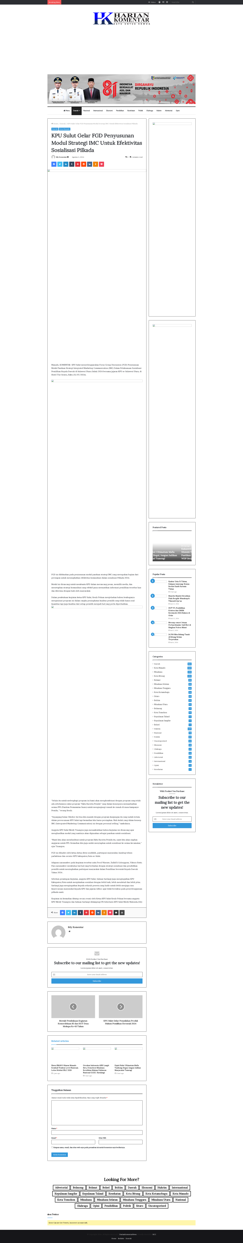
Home (55, 124)
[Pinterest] (77, 164)
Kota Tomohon (160, 712)
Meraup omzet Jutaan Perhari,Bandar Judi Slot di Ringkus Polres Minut (179, 625)
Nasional (86, 111)
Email (54, 1138)
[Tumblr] (71, 164)
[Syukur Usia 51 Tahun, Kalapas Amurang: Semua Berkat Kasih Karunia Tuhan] (160, 585)
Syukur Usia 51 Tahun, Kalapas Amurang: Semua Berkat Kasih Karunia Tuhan (178, 585)
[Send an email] (68, 157)
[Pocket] (101, 164)
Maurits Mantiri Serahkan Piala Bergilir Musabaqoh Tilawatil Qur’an (179, 598)
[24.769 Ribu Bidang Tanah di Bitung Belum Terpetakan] (160, 638)
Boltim (157, 700)
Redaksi (121, 1238)
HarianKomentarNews (128, 1234)
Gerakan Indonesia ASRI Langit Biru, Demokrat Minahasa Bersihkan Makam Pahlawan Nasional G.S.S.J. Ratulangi (96, 1069)
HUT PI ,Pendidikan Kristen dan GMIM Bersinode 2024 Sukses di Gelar (179, 612)
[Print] (122, 912)
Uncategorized (160, 741)
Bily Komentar (61, 157)
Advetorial (168, 111)
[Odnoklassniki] (95, 164)
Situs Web (102, 1138)
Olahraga (149, 111)
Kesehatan (131, 111)
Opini (178, 111)
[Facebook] (53, 164)
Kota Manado (65, 129)
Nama (54, 1128)
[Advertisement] (121, 50)
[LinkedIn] (65, 164)
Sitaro (156, 696)
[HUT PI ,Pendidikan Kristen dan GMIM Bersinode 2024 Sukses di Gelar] (160, 611)
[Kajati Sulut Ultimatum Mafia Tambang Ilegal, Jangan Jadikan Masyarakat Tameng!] (129, 1055)
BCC (154, 1234)
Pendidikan (120, 111)
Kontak (128, 1238)
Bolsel (157, 725)
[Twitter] (59, 164)
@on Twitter (53, 1214)
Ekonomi (109, 111)
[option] (172, 547)
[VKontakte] (89, 164)
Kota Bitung (159, 676)
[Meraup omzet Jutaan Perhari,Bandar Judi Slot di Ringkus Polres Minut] (160, 626)
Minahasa (158, 672)
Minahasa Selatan (161, 684)
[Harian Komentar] (121, 18)
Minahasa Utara (160, 704)
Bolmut (157, 680)
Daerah (75, 111)
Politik (140, 111)
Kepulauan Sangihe (162, 721)
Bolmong (158, 708)
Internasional (98, 111)
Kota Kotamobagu (161, 692)
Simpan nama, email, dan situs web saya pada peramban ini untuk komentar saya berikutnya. (89, 1147)
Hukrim (159, 111)
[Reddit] (83, 164)
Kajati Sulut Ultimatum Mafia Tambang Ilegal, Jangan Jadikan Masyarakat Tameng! (128, 1067)
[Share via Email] (116, 912)
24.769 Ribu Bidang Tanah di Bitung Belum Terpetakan (179, 637)
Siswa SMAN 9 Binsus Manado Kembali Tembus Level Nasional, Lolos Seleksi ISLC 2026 (64, 1067)
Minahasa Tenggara (162, 688)
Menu (67, 111)
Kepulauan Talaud (162, 716)
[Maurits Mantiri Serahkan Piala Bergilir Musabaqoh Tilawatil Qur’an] (160, 599)
